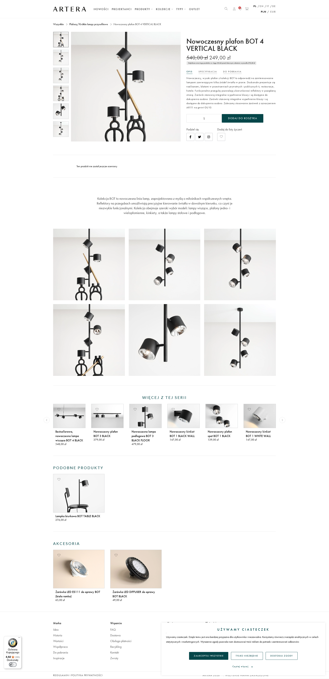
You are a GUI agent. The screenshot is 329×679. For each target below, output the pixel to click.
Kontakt (114, 652)
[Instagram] (209, 137)
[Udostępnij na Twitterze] (200, 137)
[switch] (13, 664)
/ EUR (271, 11)
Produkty (143, 9)
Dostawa (115, 635)
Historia (57, 635)
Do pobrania (60, 652)
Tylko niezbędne (247, 655)
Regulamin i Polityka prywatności (78, 675)
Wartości (58, 641)
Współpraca (60, 647)
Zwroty (114, 658)
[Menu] (19, 638)
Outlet (194, 9)
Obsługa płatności (120, 641)
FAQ (113, 630)
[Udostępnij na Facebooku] (190, 137)
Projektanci (122, 9)
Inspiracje (59, 658)
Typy (180, 9)
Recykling (115, 647)
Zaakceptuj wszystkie (209, 655)
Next (282, 420)
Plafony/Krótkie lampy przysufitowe (88, 24)
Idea (55, 630)
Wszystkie (58, 24)
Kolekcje (164, 9)
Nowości (101, 9)
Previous (47, 420)
